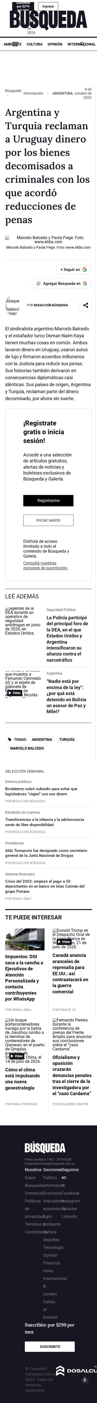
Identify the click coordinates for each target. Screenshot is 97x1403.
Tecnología (53, 1247)
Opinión (55, 44)
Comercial (34, 1193)
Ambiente (12, 44)
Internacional (82, 44)
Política (50, 1177)
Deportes (51, 1239)
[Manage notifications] (85, 1380)
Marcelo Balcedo (27, 748)
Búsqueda (13, 91)
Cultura (34, 44)
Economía (52, 1193)
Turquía (66, 739)
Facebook (70, 1193)
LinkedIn (69, 1216)
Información (33, 93)
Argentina (42, 739)
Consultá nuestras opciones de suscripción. (45, 565)
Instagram (71, 1201)
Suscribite (50, 1347)
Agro (47, 1216)
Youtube (69, 1208)
